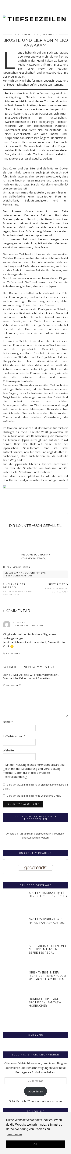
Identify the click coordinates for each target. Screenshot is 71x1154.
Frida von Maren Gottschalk (56, 588)
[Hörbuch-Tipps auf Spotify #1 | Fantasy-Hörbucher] (14, 1009)
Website (8, 750)
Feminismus (14, 567)
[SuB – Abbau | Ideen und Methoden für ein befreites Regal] (14, 956)
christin (19, 622)
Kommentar (12, 685)
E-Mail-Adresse (14, 736)
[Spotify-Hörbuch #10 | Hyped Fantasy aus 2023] (14, 929)
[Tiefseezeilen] (35, 11)
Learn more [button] (14, 1134)
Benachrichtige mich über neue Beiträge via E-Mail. (34, 795)
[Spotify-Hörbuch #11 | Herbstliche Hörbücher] (14, 903)
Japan (26, 567)
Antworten (13, 653)
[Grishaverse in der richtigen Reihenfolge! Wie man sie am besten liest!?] (14, 983)
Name (8, 722)
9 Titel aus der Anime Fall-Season (17, 589)
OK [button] (35, 1144)
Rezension (49, 34)
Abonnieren (35, 1091)
